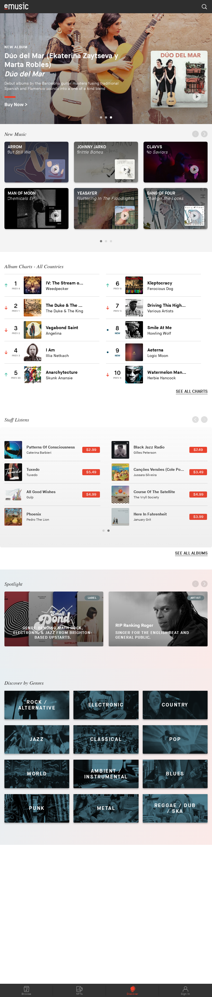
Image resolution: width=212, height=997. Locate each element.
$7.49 (198, 450)
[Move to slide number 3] (110, 241)
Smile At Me (159, 327)
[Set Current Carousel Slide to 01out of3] (101, 117)
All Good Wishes (40, 492)
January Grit (142, 520)
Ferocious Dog (160, 288)
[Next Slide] (204, 135)
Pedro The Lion (37, 520)
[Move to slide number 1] (101, 241)
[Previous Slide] (195, 135)
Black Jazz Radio (149, 447)
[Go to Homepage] (16, 6)
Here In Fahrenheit (150, 514)
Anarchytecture (62, 372)
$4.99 (91, 494)
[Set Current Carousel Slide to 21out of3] (111, 117)
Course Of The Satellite (154, 492)
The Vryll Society (146, 497)
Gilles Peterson (145, 453)
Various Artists (160, 311)
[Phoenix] (13, 517)
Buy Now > (15, 105)
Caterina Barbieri (38, 453)
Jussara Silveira (145, 475)
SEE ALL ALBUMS (191, 553)
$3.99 (198, 517)
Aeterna (155, 350)
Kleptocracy (159, 283)
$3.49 (198, 472)
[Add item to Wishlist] (91, 285)
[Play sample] (196, 96)
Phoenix (33, 514)
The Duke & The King (65, 305)
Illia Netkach (57, 355)
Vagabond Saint (62, 327)
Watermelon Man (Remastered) (166, 372)
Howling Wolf (159, 333)
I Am (50, 350)
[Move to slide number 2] (106, 241)
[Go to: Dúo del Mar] (179, 79)
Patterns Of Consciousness (50, 447)
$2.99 (91, 450)
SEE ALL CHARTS (192, 391)
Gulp (29, 497)
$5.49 (91, 472)
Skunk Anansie (59, 378)
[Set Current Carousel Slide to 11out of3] (106, 117)
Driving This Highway (166, 305)
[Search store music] (204, 6)
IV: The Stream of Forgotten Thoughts (65, 283)
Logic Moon (157, 355)
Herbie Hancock (161, 378)
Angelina (54, 333)
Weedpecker (57, 288)
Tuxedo (32, 469)
